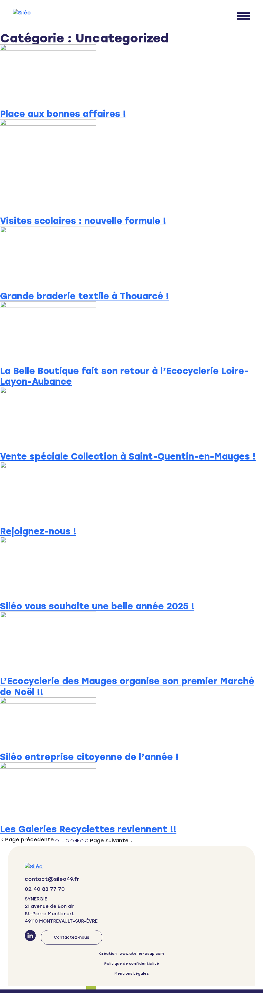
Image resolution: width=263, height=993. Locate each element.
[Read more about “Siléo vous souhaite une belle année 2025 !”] (131, 569)
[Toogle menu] (243, 16)
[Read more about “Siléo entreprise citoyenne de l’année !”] (131, 724)
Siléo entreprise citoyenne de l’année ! (89, 757)
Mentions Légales (132, 973)
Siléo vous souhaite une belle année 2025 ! (97, 606)
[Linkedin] (30, 937)
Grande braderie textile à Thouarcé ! (84, 296)
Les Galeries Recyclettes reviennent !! (88, 829)
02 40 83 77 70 (45, 889)
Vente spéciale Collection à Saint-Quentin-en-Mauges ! (128, 456)
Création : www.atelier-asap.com (131, 954)
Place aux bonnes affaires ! (63, 114)
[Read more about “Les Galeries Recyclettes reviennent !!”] (131, 793)
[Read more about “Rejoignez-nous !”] (131, 494)
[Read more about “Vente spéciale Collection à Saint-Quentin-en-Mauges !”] (131, 419)
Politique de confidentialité (131, 964)
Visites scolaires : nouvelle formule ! (83, 221)
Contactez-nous (71, 937)
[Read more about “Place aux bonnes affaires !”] (131, 76)
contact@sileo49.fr (52, 879)
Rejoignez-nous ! (38, 531)
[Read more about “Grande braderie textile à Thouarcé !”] (131, 259)
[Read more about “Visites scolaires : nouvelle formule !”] (131, 167)
